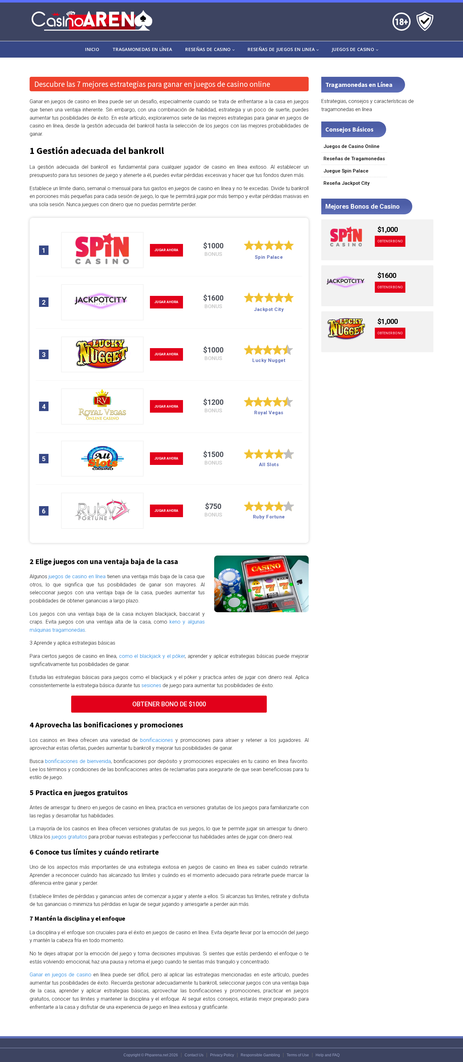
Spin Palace (269, 257)
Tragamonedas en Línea (142, 49)
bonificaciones (156, 740)
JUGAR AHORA (166, 250)
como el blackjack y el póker (152, 656)
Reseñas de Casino (208, 49)
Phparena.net (156, 1055)
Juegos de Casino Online (351, 146)
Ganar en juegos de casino (60, 975)
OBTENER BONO (390, 241)
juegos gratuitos (69, 837)
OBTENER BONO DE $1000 (169, 704)
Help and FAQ (328, 1055)
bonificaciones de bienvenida (78, 761)
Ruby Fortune (269, 517)
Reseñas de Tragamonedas (354, 158)
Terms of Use (298, 1055)
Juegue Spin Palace (346, 171)
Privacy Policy (222, 1055)
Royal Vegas (268, 412)
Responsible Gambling (260, 1055)
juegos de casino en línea (77, 576)
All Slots (269, 464)
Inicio (92, 49)
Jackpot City (269, 309)
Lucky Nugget (268, 360)
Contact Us (194, 1055)
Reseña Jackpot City (346, 183)
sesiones (151, 685)
